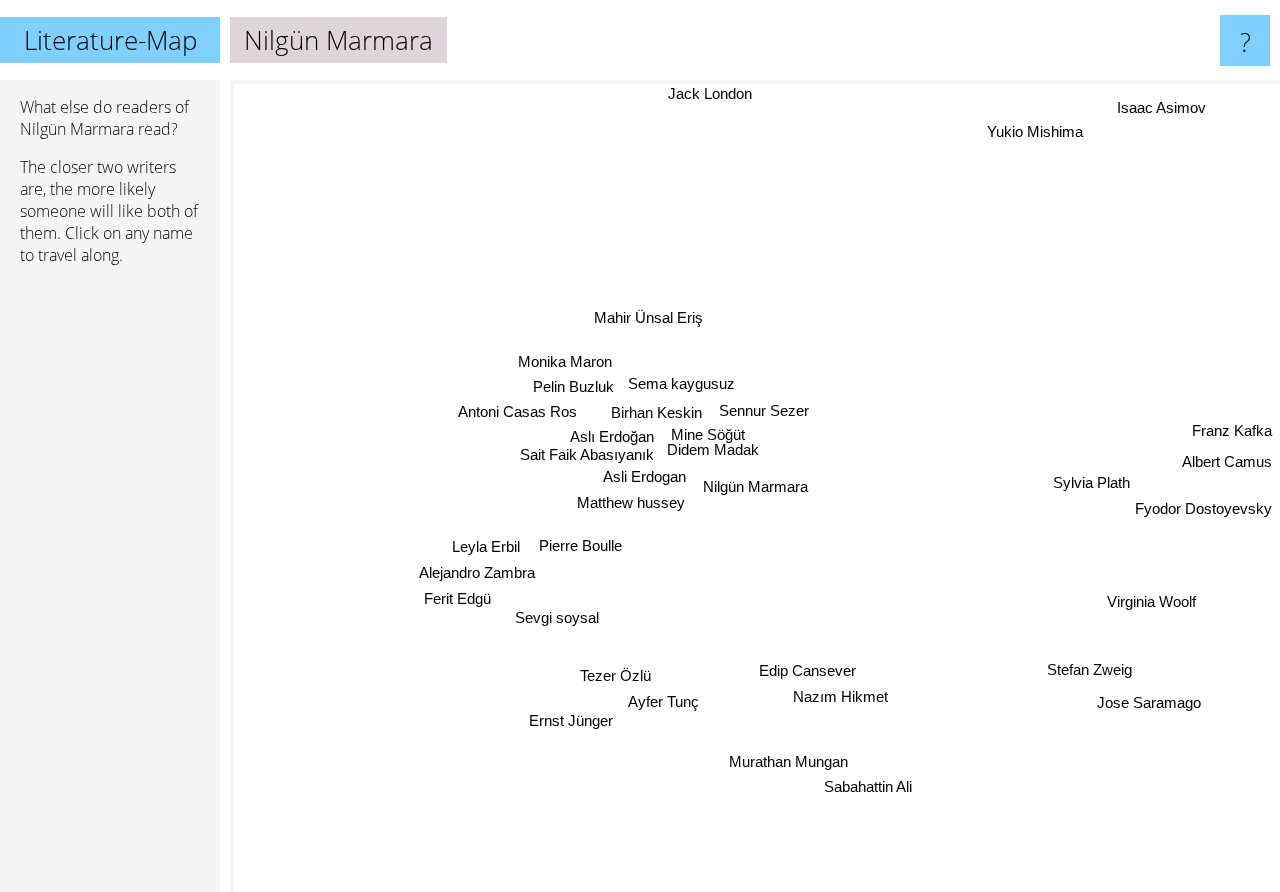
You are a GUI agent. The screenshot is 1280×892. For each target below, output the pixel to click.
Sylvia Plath (1092, 477)
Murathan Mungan (789, 760)
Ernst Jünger (574, 723)
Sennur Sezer (760, 412)
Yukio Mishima (1027, 128)
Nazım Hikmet (841, 696)
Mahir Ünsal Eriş (644, 318)
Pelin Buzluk (571, 388)
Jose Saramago (1153, 698)
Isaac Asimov (1164, 106)
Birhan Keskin (652, 414)
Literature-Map (110, 40)
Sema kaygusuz (680, 384)
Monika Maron (564, 363)
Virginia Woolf (1151, 596)
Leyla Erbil (482, 547)
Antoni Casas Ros (516, 414)
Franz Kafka (1232, 425)
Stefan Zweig (1090, 667)
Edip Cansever (808, 670)
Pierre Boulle (572, 538)
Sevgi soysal (556, 618)
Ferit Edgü (456, 599)
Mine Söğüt (710, 436)
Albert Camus (1227, 456)
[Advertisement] (110, 587)
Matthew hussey (631, 505)
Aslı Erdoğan (615, 438)
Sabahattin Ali (867, 787)
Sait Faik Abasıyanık (589, 456)
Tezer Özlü (615, 675)
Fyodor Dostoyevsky (1203, 503)
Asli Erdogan (642, 479)
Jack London (756, 93)
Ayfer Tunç (666, 700)
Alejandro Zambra (481, 572)
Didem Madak (717, 453)
